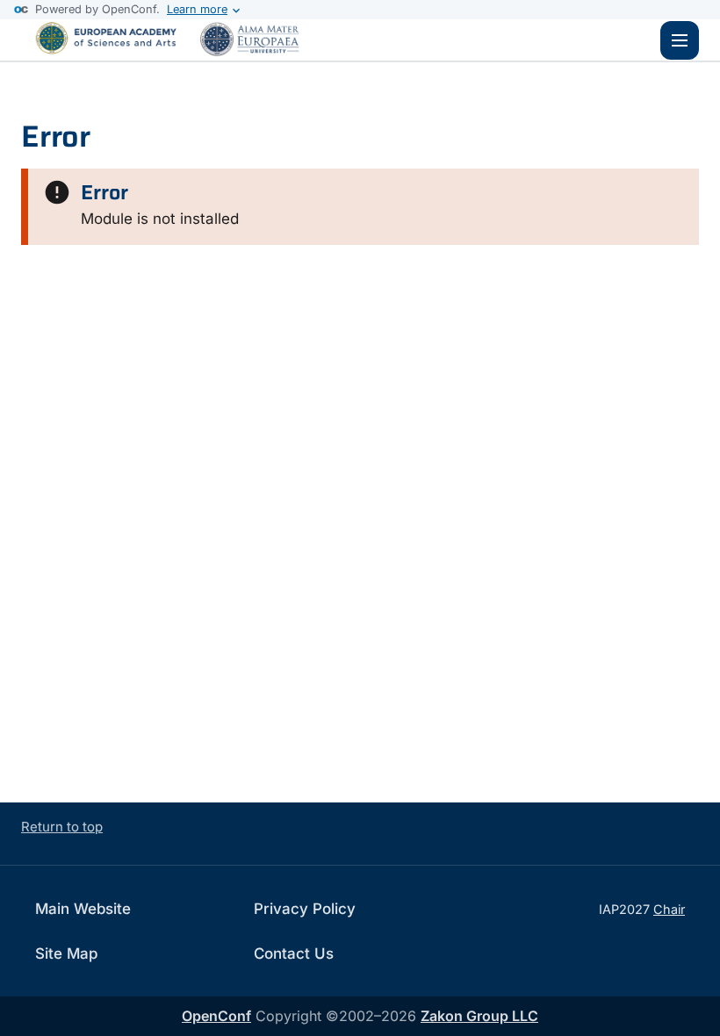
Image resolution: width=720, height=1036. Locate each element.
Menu (679, 40)
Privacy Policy (305, 908)
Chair (669, 909)
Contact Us (294, 953)
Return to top (62, 826)
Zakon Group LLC (479, 1016)
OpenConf (216, 1016)
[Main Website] (175, 55)
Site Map (66, 953)
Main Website (83, 908)
